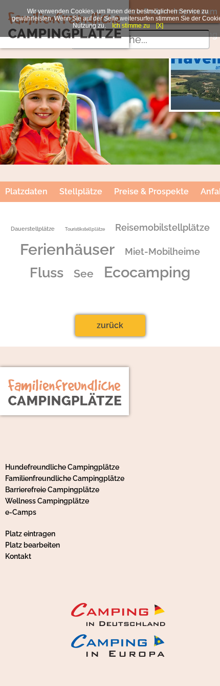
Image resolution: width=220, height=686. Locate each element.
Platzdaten (26, 191)
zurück (110, 325)
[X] (159, 25)
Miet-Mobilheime (162, 252)
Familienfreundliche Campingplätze (64, 478)
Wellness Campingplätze (47, 501)
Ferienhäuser (67, 250)
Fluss (46, 272)
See (84, 274)
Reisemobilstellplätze (162, 228)
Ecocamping (147, 272)
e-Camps (20, 512)
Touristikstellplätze (85, 229)
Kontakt (18, 556)
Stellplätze (80, 191)
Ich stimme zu (131, 25)
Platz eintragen (30, 534)
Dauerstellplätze (33, 228)
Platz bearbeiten (32, 545)
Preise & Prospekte (151, 191)
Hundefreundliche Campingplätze (62, 467)
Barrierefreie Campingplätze (52, 490)
